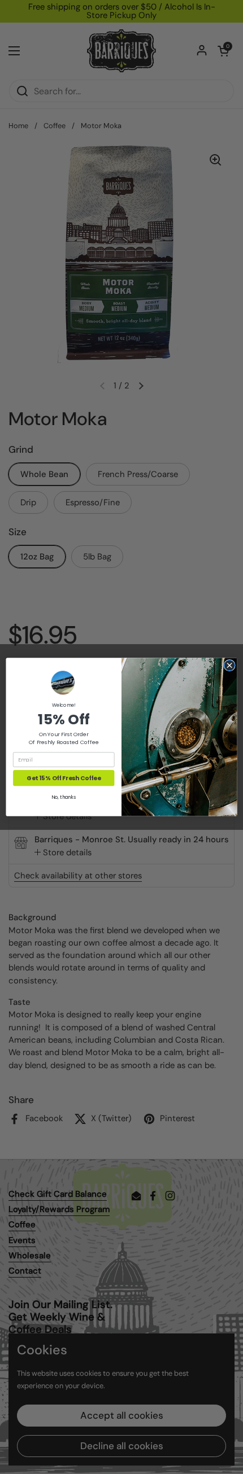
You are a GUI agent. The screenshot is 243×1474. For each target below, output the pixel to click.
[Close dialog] (229, 665)
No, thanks (63, 797)
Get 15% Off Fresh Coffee (64, 778)
